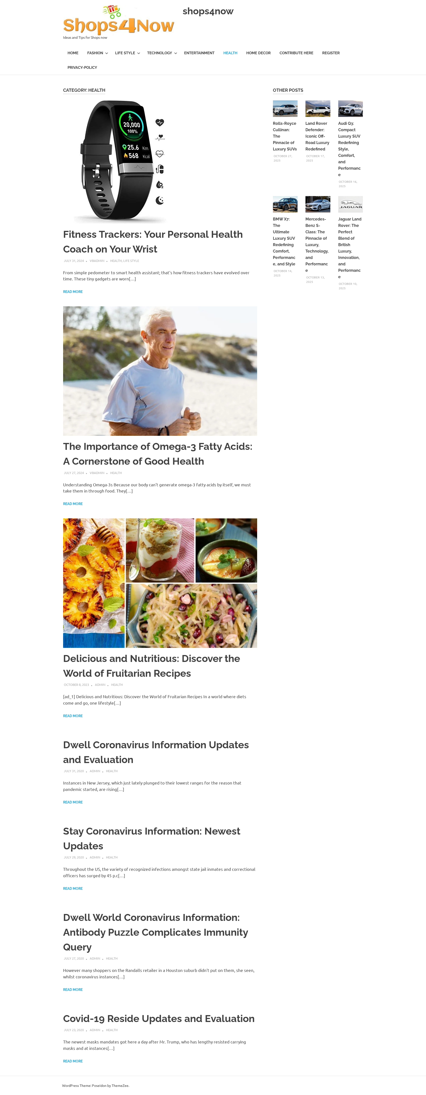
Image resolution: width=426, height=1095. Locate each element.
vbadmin (97, 260)
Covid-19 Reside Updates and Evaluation (159, 1018)
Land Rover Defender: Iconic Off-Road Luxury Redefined (317, 136)
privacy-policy (82, 67)
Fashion (95, 53)
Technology (159, 53)
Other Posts (288, 90)
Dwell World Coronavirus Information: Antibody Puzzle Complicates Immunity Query (155, 932)
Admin (100, 684)
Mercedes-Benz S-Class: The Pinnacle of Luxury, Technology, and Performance (317, 245)
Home (73, 53)
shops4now (208, 11)
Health (230, 53)
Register (331, 53)
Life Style (125, 53)
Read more (73, 292)
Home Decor (258, 53)
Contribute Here (296, 53)
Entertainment (199, 53)
